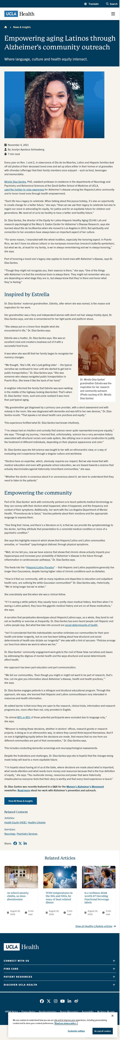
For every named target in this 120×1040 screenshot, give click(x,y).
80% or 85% (23, 717)
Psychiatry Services (27, 833)
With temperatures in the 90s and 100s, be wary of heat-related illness (59, 897)
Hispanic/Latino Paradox (40, 567)
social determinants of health (81, 624)
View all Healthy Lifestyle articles (93, 926)
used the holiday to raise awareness (24, 189)
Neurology (9, 833)
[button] (91, 4)
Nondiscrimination (48, 1011)
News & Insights (22, 27)
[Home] (5, 27)
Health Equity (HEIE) (15, 822)
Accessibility (88, 1011)
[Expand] (114, 960)
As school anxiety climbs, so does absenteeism (18, 896)
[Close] (112, 1015)
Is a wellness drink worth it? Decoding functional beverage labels (97, 897)
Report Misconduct (69, 1011)
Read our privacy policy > (66, 1023)
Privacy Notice (28, 1011)
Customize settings (76, 1031)
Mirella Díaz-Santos (15, 181)
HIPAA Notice (11, 1011)
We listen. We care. (106, 1011)
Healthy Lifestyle (36, 822)
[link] (15, 843)
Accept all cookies (102, 1031)
